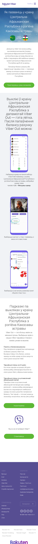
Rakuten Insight (21, 533)
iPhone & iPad (5, 508)
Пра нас (22, 474)
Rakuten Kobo (18, 529)
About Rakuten (6, 536)
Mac (2, 514)
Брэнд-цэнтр (24, 477)
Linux (3, 517)
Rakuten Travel (31, 529)
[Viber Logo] (9, 4)
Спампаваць (19, 436)
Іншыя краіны (19, 405)
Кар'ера (22, 480)
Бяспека (4, 480)
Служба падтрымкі (7, 489)
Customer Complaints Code (26, 493)
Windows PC (5, 512)
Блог (2, 477)
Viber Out (4, 483)
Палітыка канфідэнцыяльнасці (26, 487)
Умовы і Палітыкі (25, 483)
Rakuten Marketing (8, 533)
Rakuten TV (32, 533)
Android (3, 505)
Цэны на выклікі (6, 486)
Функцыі (4, 474)
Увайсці (30, 4)
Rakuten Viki (6, 529)
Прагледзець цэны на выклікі (19, 85)
